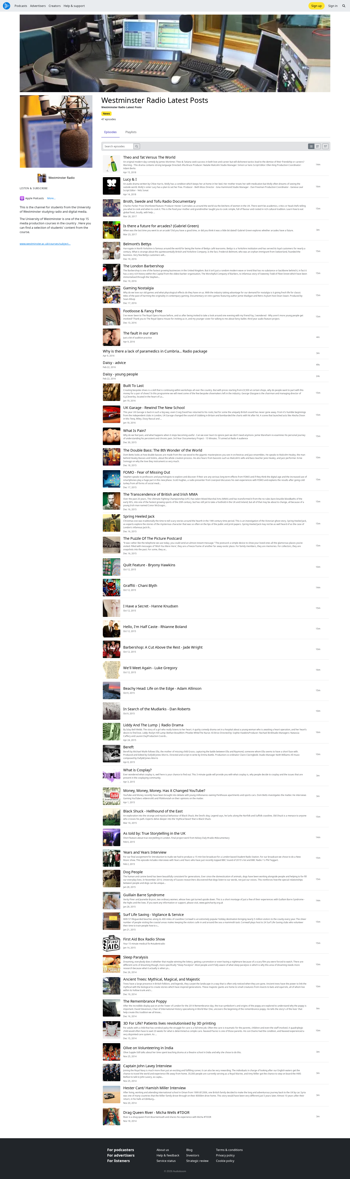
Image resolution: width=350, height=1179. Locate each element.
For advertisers (121, 1155)
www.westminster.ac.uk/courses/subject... (45, 243)
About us (163, 1150)
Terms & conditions (229, 1150)
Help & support (74, 6)
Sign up (316, 6)
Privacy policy (225, 1155)
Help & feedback (168, 1155)
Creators (55, 6)
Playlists (131, 132)
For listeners (118, 1160)
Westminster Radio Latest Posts (154, 100)
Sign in (333, 6)
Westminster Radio (61, 178)
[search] (136, 146)
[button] (344, 5)
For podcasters (120, 1149)
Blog (189, 1150)
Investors (192, 1155)
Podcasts (21, 6)
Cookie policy (225, 1161)
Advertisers (38, 6)
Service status (166, 1161)
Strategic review (197, 1161)
